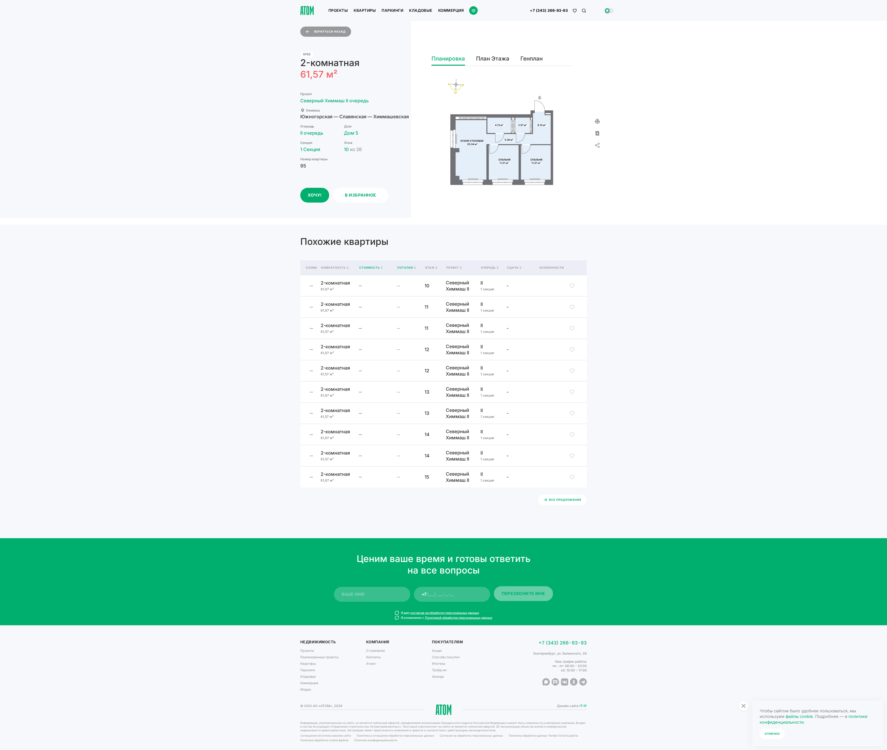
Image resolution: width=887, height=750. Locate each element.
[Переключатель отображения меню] (473, 10)
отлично (772, 733)
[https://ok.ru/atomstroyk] (573, 682)
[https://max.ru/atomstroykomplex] (546, 682)
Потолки (405, 267)
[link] (443, 285)
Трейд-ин (439, 670)
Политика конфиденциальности (375, 740)
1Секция (310, 149)
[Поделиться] (597, 145)
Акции (437, 651)
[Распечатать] (597, 121)
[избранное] (575, 10)
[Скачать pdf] (597, 133)
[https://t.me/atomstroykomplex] (583, 682)
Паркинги (392, 10)
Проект (452, 267)
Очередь (488, 267)
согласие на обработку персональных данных (444, 613)
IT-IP (583, 706)
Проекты (338, 10)
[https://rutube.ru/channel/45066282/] (555, 682)
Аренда (438, 676)
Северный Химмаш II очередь (334, 100)
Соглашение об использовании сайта (325, 735)
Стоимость (369, 267)
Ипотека (438, 663)
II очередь (311, 133)
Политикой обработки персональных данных (458, 617)
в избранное (360, 195)
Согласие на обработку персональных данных (471, 735)
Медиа (305, 689)
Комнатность (333, 267)
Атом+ (371, 663)
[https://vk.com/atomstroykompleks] (564, 682)
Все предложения (565, 499)
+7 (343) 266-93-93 (549, 11)
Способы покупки (445, 657)
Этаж (429, 267)
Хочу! (315, 195)
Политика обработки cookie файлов (324, 740)
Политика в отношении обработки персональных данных (395, 735)
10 (353, 149)
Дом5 (351, 133)
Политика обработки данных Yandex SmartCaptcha (543, 735)
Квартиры (365, 10)
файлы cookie (799, 716)
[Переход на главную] (307, 10)
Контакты (373, 657)
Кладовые (420, 10)
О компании (375, 651)
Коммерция (451, 10)
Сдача (513, 267)
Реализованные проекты (319, 657)
